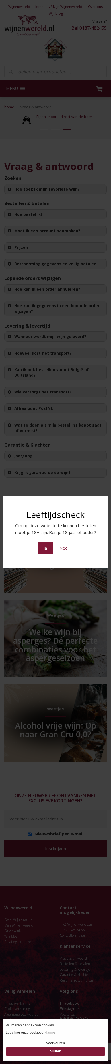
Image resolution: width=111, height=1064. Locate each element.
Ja (45, 548)
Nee (63, 548)
